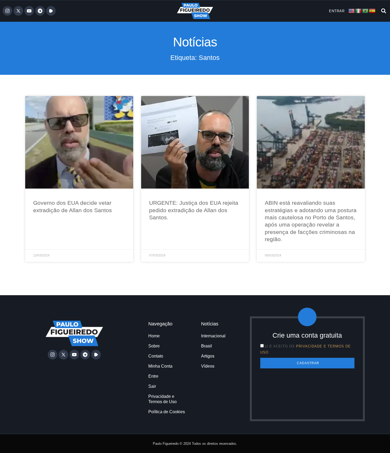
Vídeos (207, 366)
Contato (155, 356)
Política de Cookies (166, 412)
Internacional (213, 336)
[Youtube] (29, 11)
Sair (152, 386)
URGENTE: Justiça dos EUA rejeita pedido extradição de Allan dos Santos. (193, 210)
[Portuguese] (365, 10)
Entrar (337, 11)
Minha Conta (160, 366)
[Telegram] (40, 11)
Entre (153, 376)
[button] (383, 11)
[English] (351, 10)
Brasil (206, 346)
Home (154, 336)
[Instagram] (7, 11)
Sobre (154, 346)
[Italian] (358, 10)
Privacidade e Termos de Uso (162, 399)
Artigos (207, 356)
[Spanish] (372, 10)
